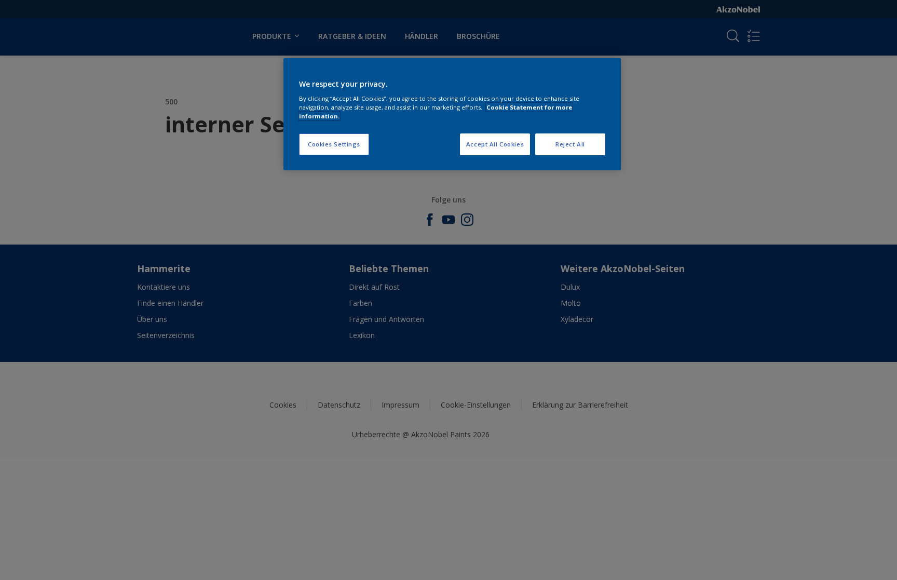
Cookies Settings (334, 144)
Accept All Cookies (495, 144)
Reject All (570, 144)
